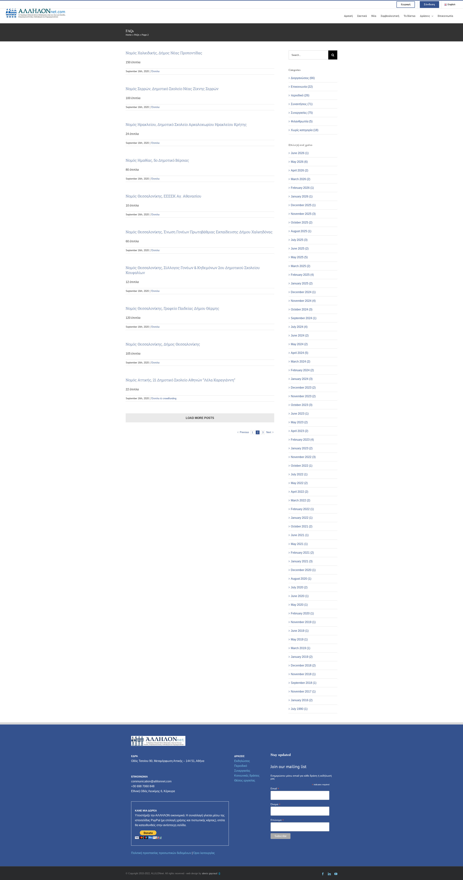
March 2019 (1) (300, 648)
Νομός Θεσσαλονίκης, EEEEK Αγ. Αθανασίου (163, 196)
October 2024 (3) (301, 309)
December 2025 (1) (303, 205)
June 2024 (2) (300, 335)
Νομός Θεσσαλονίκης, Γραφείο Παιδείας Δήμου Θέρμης (172, 308)
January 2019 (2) (302, 656)
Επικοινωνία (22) (302, 86)
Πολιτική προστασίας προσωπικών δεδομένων (161, 853)
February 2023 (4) (302, 439)
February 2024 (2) (302, 370)
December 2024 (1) (303, 292)
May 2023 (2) (299, 422)
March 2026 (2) (300, 179)
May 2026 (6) (299, 161)
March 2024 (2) (300, 361)
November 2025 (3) (303, 213)
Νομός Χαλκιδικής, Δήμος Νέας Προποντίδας (164, 52)
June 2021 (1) (300, 535)
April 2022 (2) (299, 491)
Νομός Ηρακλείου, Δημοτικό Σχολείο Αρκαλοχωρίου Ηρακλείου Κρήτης (186, 124)
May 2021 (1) (299, 544)
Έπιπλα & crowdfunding (163, 398)
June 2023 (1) (300, 413)
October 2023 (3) (301, 404)
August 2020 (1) (301, 578)
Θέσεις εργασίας (244, 780)
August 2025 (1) (301, 231)
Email (275, 788)
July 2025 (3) (299, 239)
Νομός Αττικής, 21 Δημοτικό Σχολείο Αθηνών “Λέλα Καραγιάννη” (180, 380)
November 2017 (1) (303, 691)
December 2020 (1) (303, 570)
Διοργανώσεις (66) (303, 78)
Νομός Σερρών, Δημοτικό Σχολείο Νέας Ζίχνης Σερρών (172, 88)
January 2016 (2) (302, 700)
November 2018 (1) (303, 674)
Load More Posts (200, 417)
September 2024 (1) (303, 318)
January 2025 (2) (302, 283)
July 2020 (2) (299, 587)
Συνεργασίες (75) (302, 112)
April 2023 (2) (299, 430)
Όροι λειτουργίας (204, 853)
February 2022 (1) (302, 509)
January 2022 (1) (302, 517)
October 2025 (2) (301, 222)
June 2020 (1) (300, 596)
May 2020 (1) (299, 604)
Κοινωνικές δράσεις (247, 775)
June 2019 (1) (300, 630)
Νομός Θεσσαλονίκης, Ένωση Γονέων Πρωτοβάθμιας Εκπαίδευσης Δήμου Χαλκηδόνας (199, 231)
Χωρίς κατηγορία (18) (304, 130)
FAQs (136, 35)
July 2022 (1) (299, 474)
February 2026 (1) (302, 187)
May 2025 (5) (299, 257)
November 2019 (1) (303, 622)
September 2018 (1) (303, 682)
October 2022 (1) (301, 465)
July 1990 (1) (299, 708)
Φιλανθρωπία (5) (302, 121)
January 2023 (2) (302, 448)
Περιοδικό (240, 765)
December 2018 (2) (303, 665)
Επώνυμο (277, 820)
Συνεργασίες (242, 770)
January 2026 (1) (302, 196)
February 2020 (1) (302, 613)
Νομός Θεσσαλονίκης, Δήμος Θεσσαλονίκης (163, 344)
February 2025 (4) (302, 274)
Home (129, 35)
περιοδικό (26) (300, 95)
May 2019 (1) (299, 639)
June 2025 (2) (300, 248)
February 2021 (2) (302, 552)
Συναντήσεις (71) (302, 104)
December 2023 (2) (303, 387)
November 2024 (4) (303, 300)
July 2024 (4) (299, 326)
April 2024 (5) (299, 352)
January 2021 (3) (302, 561)
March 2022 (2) (300, 500)
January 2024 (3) (302, 378)
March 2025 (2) (300, 266)
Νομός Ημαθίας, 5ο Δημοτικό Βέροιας (157, 160)
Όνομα (275, 804)
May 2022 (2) (299, 483)
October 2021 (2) (301, 526)
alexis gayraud (210, 873)
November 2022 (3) (303, 457)
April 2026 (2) (299, 170)
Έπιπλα (155, 71)
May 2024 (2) (299, 344)
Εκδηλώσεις (242, 760)
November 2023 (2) (303, 396)
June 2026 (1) (300, 153)
